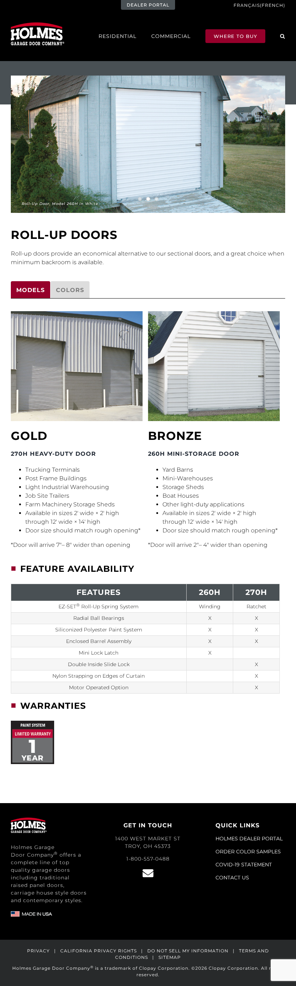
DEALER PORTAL (148, 5)
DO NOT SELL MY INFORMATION (187, 950)
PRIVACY (38, 950)
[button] (282, 36)
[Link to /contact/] (148, 873)
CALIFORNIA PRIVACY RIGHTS (98, 950)
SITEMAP (169, 957)
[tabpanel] (148, 542)
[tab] (30, 289)
